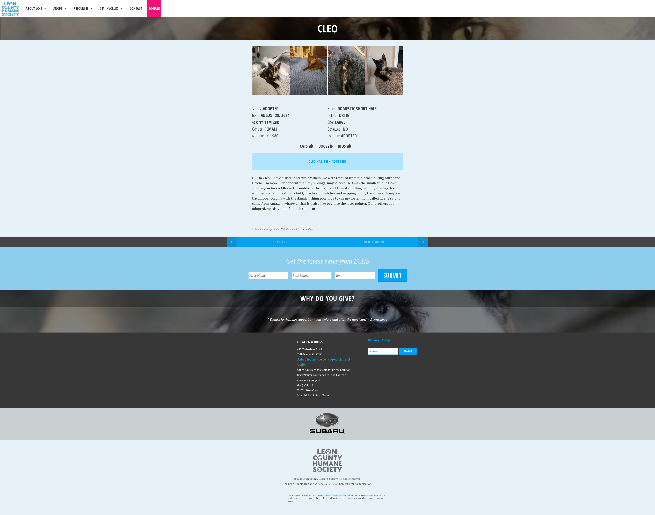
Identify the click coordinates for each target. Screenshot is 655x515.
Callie (281, 241)
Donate (154, 8)
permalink (307, 229)
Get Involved (109, 8)
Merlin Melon (373, 241)
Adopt (57, 8)
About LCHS (34, 8)
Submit (392, 275)
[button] (271, 70)
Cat (283, 229)
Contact (136, 8)
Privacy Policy (379, 340)
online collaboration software (335, 495)
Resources (81, 8)
